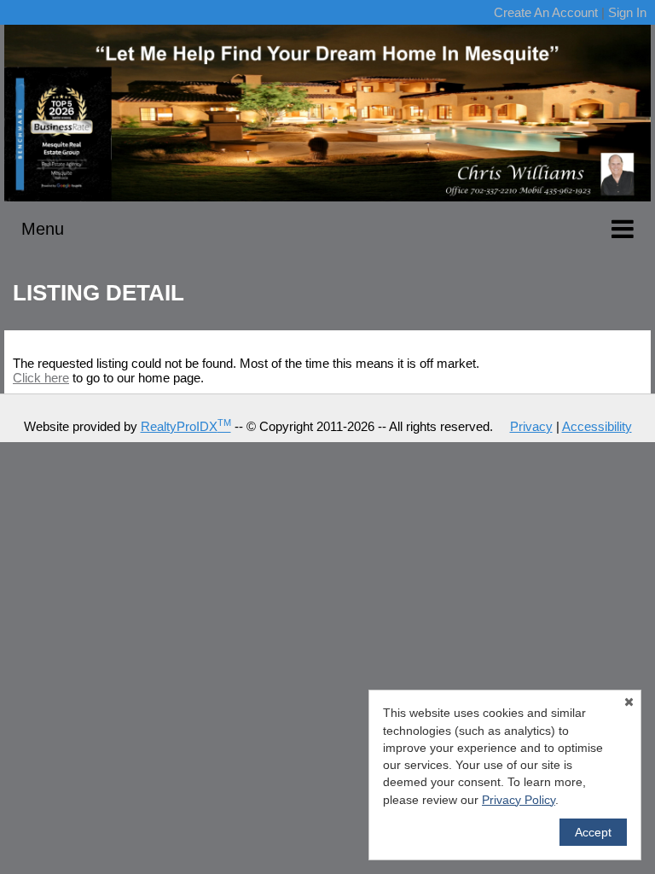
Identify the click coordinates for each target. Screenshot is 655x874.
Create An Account (546, 12)
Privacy (531, 426)
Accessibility (597, 426)
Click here (41, 377)
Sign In (627, 12)
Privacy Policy (518, 800)
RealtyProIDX (186, 426)
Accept (593, 832)
